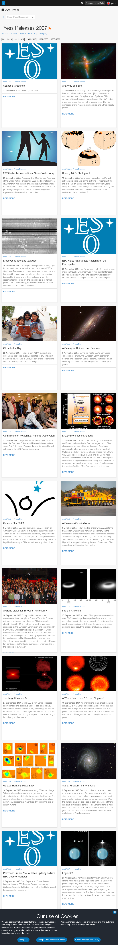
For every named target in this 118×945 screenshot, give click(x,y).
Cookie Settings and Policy (87, 939)
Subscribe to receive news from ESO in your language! (25, 33)
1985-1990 (55, 39)
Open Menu (11, 9)
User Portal (99, 3)
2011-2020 (19, 39)
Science (89, 3)
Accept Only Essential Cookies (51, 939)
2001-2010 (31, 39)
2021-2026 (7, 39)
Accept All (23, 939)
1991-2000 (43, 39)
